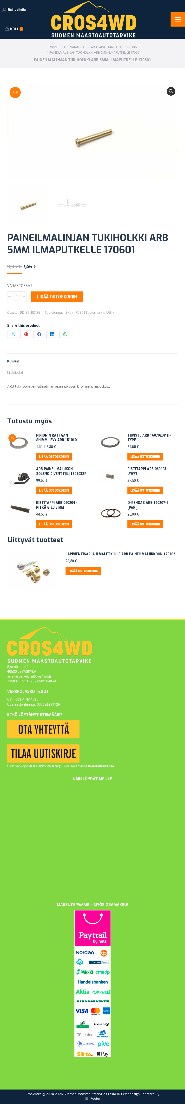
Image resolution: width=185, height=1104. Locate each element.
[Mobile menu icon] (178, 19)
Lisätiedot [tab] (15, 372)
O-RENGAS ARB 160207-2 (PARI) (147, 505)
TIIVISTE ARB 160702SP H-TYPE (149, 437)
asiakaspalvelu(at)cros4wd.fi (29, 676)
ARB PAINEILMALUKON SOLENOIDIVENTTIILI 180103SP (61, 471)
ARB (109, 313)
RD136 (35, 313)
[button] (171, 91)
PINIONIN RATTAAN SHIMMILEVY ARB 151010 (56, 437)
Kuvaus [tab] (13, 361)
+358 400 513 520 (20, 681)
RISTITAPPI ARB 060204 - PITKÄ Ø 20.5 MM (56, 505)
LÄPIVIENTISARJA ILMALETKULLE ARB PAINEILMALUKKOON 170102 (120, 554)
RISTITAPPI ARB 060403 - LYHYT (148, 471)
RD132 (24, 313)
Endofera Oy (150, 1094)
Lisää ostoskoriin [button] (54, 457)
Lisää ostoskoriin (57, 297)
